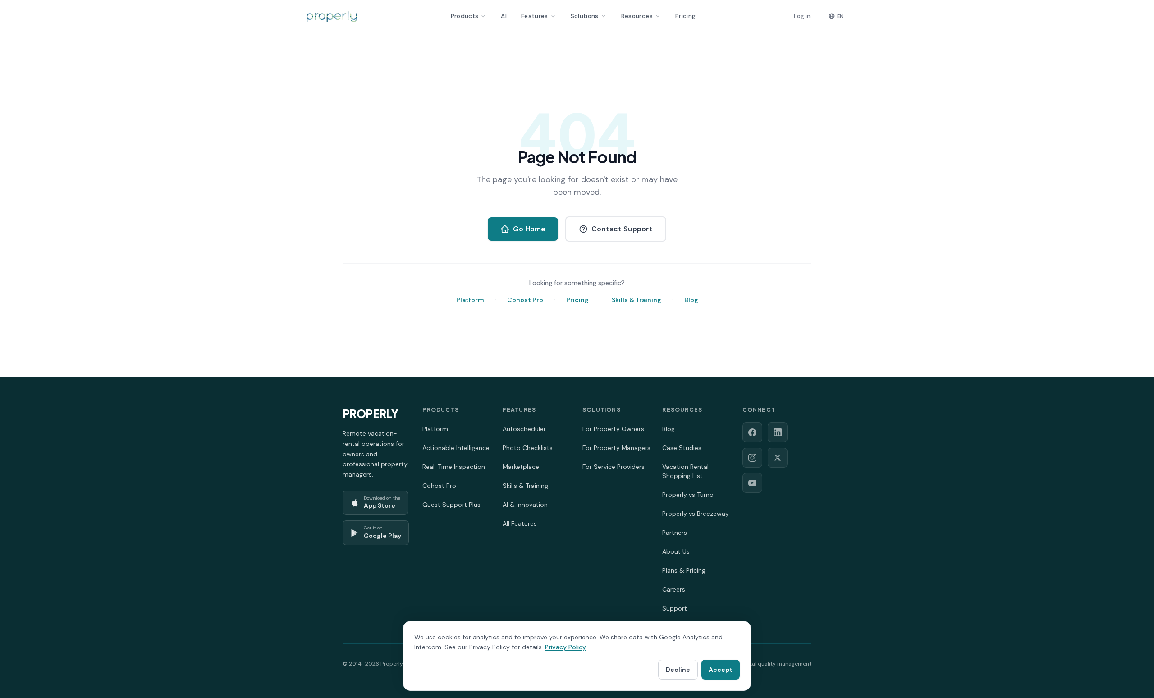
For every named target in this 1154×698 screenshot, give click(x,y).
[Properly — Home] (332, 16)
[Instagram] (752, 458)
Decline (678, 670)
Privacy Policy (565, 647)
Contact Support (622, 229)
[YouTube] (752, 483)
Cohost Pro (525, 300)
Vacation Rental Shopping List (685, 471)
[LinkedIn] (778, 432)
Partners (674, 532)
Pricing (685, 16)
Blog (691, 300)
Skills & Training (636, 300)
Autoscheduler (524, 429)
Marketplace (521, 467)
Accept (721, 670)
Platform (470, 300)
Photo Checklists (528, 448)
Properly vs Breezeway (695, 514)
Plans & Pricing (683, 570)
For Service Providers (613, 467)
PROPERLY (370, 413)
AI (504, 16)
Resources (637, 16)
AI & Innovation (525, 505)
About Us (676, 551)
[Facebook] (752, 432)
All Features (520, 523)
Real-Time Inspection (453, 467)
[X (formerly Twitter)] (778, 458)
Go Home (529, 229)
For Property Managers (616, 448)
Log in (802, 16)
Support (674, 608)
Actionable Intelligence (456, 448)
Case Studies (681, 448)
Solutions (585, 16)
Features (534, 16)
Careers (673, 589)
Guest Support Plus (451, 505)
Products (465, 16)
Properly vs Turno (688, 495)
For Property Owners (613, 429)
